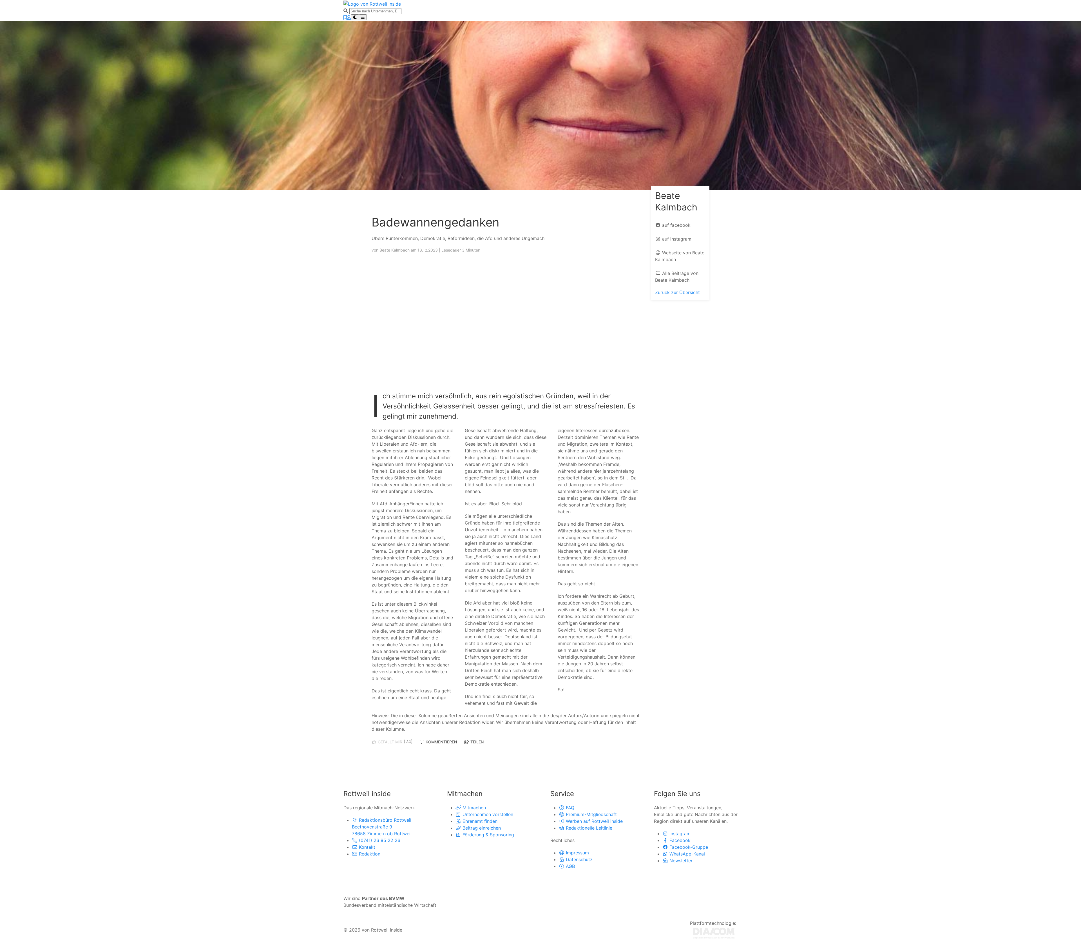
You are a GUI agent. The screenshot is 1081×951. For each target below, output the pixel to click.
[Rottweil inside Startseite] (372, 3)
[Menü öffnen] (363, 17)
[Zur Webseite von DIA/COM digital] (714, 933)
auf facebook (676, 225)
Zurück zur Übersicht (677, 292)
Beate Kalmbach (395, 250)
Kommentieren (441, 741)
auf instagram (676, 239)
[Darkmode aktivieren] (355, 17)
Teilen (476, 741)
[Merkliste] (345, 17)
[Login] (349, 17)
